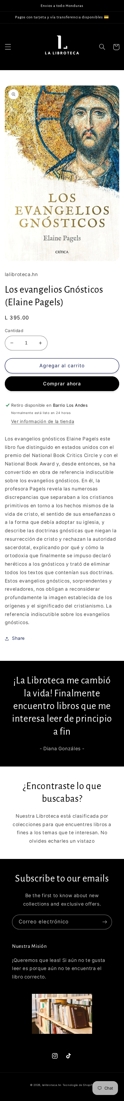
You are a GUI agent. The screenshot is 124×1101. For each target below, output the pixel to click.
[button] (8, 47)
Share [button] (18, 638)
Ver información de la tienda (42, 421)
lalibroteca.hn (51, 1085)
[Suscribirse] (105, 922)
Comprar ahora (62, 384)
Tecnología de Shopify (78, 1085)
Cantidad (14, 330)
